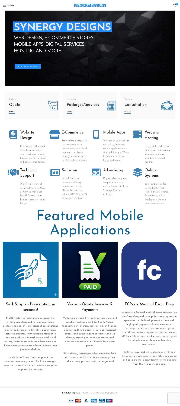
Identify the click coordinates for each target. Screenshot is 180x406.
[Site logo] (90, 5)
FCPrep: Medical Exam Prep (149, 304)
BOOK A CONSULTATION (27, 66)
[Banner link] (32, 105)
